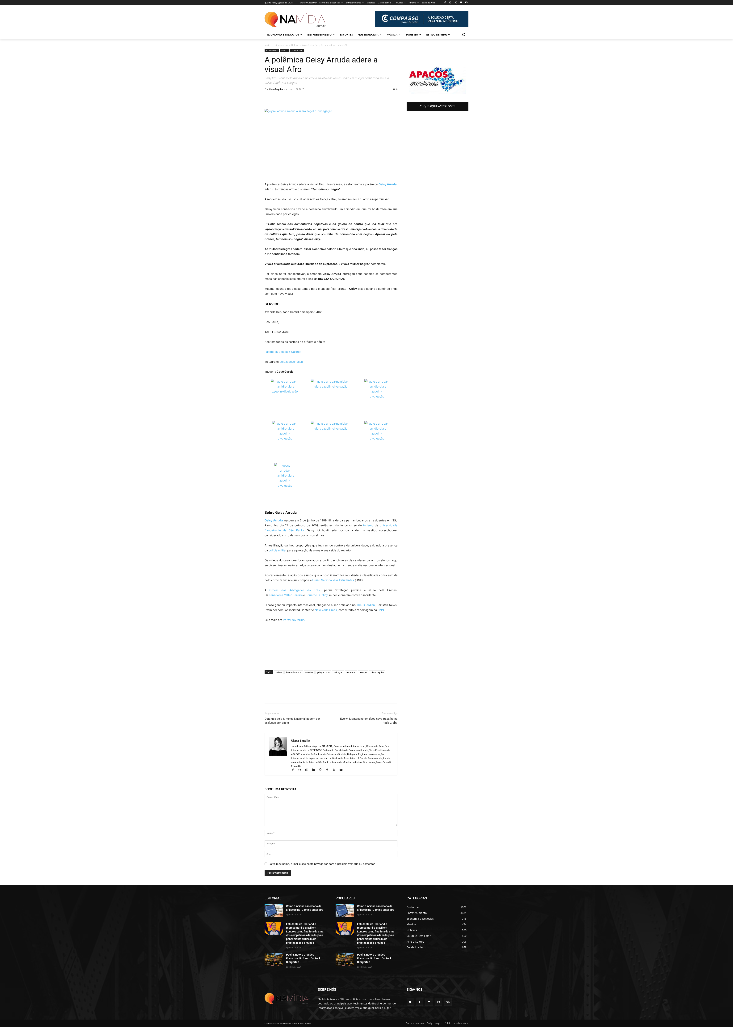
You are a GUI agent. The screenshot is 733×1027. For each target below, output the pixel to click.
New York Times (326, 610)
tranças (363, 672)
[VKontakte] (448, 1002)
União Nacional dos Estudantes (333, 580)
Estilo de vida (281, 45)
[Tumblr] (328, 770)
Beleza (295, 45)
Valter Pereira (293, 595)
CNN (381, 610)
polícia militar (278, 550)
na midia (350, 672)
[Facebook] (445, 3)
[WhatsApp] (268, 98)
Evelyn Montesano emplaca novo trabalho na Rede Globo (368, 720)
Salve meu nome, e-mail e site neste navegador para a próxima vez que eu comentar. (322, 863)
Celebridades (297, 50)
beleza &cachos (293, 672)
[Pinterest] (303, 98)
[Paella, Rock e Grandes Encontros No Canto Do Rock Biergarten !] (274, 959)
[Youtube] (466, 3)
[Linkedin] (286, 98)
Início (267, 45)
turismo (368, 525)
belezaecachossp (291, 361)
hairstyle (338, 672)
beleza (279, 672)
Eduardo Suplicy (317, 595)
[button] (463, 34)
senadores (276, 595)
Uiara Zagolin (276, 89)
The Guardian (365, 605)
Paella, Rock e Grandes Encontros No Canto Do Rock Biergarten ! (303, 958)
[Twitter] (456, 3)
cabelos (309, 672)
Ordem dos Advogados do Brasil (295, 590)
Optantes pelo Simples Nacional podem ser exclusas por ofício (292, 720)
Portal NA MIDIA (294, 620)
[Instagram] (450, 3)
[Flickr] (301, 770)
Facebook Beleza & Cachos (283, 352)
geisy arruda (323, 672)
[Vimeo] (461, 3)
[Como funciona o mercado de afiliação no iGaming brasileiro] (274, 910)
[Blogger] (410, 1002)
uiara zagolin (377, 672)
